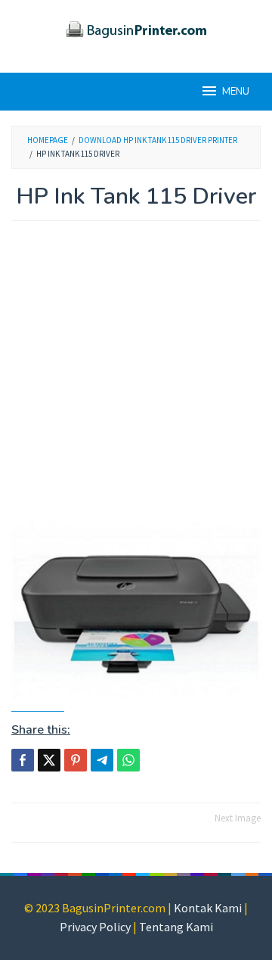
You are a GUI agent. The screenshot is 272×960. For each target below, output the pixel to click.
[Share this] (22, 760)
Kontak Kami (208, 907)
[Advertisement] (136, 378)
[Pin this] (75, 760)
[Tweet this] (49, 760)
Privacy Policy (95, 926)
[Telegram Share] (102, 760)
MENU (235, 91)
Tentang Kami (176, 926)
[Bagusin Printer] (136, 27)
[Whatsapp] (128, 760)
